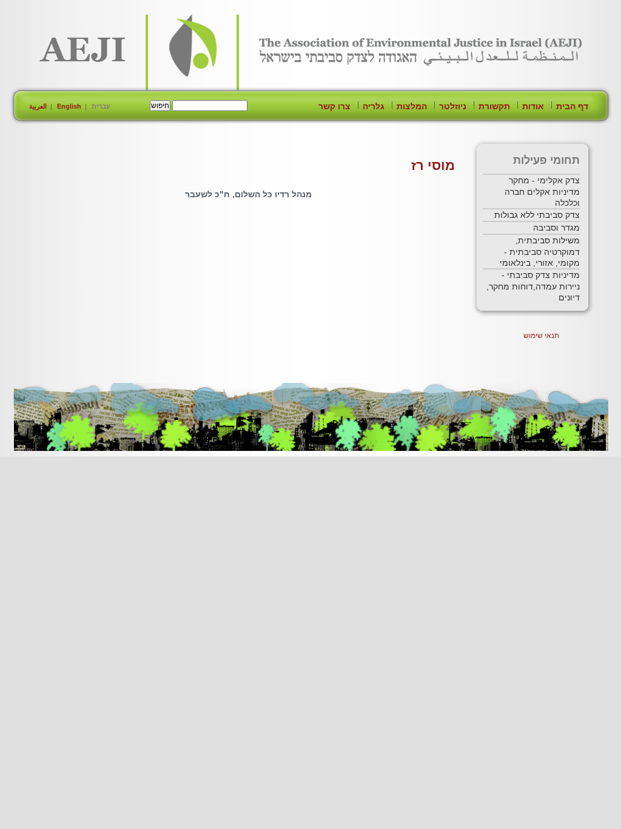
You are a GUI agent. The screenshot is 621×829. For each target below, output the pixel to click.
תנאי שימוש (541, 335)
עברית (101, 106)
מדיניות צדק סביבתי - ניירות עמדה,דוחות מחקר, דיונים (533, 286)
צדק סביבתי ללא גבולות (537, 215)
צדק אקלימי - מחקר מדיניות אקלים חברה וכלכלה (542, 191)
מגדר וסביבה (556, 227)
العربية (38, 106)
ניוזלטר (452, 106)
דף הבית (572, 106)
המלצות (412, 106)
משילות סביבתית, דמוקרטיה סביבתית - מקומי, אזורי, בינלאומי (540, 251)
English (69, 106)
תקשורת (494, 106)
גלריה (373, 106)
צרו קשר (334, 106)
